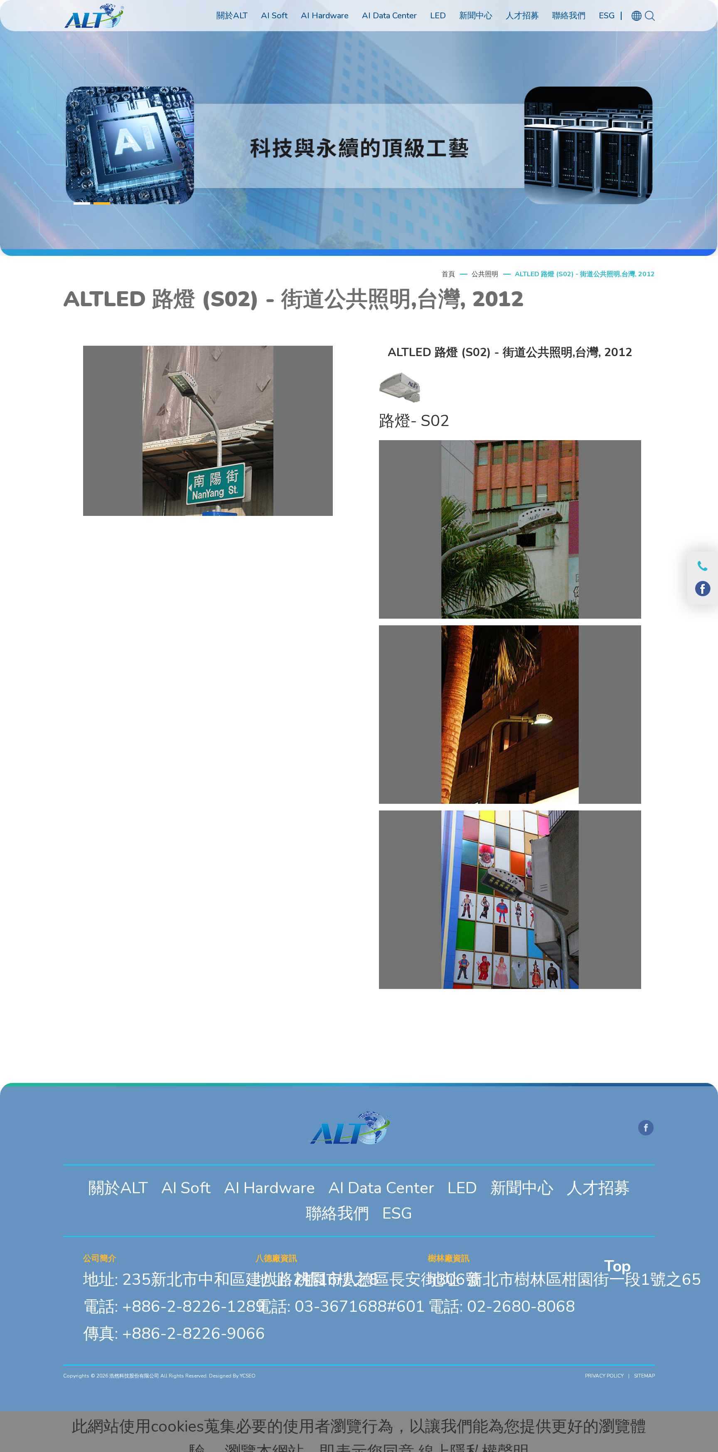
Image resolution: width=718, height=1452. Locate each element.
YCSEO (248, 1376)
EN (641, 48)
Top (617, 1266)
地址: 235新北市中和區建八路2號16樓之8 (231, 1279)
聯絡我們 (337, 1213)
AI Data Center (381, 1188)
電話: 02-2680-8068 (501, 1306)
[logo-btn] (93, 15)
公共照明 (485, 274)
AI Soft (186, 1188)
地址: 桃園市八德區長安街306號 (368, 1279)
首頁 (448, 274)
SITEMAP (644, 1376)
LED (462, 1188)
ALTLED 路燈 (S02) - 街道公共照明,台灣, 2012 (585, 274)
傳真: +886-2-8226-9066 (174, 1333)
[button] (82, 203)
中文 (641, 34)
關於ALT (118, 1188)
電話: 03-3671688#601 (340, 1306)
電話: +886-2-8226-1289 (174, 1306)
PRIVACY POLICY (604, 1376)
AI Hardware (269, 1188)
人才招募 (598, 1188)
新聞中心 (521, 1188)
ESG (397, 1213)
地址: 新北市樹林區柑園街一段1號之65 (564, 1279)
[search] (650, 15)
